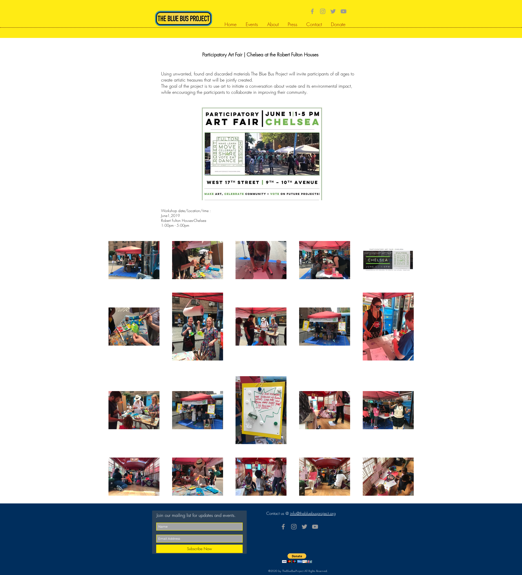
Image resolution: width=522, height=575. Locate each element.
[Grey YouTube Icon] (343, 11)
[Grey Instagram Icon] (322, 11)
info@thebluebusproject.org (313, 513)
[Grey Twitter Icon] (333, 11)
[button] (297, 558)
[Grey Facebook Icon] (312, 11)
